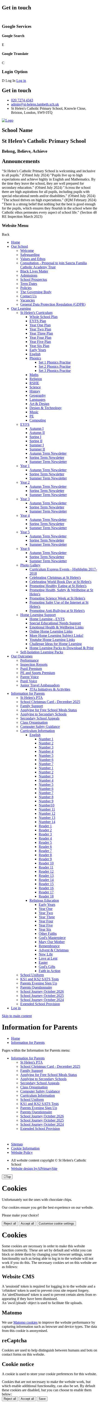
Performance (29, 660)
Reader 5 (45, 842)
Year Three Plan (41, 333)
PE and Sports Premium (37, 673)
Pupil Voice (28, 681)
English (35, 354)
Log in (21, 81)
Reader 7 (45, 851)
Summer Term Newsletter (48, 462)
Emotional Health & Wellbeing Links (56, 627)
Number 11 (47, 809)
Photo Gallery (30, 565)
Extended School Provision (40, 1004)
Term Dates (28, 284)
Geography (37, 395)
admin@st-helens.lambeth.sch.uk (35, 104)
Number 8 (46, 797)
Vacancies (27, 300)
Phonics (35, 358)
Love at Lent (48, 958)
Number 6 (46, 760)
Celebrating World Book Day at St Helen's (60, 582)
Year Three (47, 917)
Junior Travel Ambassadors (40, 685)
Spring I (35, 437)
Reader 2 (45, 830)
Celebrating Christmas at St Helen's (55, 578)
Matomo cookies (25, 1322)
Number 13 (47, 818)
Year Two (46, 913)
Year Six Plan (39, 346)
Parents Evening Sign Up (38, 983)
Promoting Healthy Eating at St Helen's (58, 586)
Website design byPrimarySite (34, 1169)
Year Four (46, 921)
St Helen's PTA (31, 698)
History (34, 391)
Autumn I (36, 428)
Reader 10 (46, 863)
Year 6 (25, 549)
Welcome (27, 250)
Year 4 (25, 515)
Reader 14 (46, 880)
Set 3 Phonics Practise (55, 371)
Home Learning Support (38, 615)
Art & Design (39, 404)
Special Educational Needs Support (55, 623)
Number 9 (46, 801)
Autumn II (37, 433)
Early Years (37, 350)
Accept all (27, 1223)
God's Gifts (47, 967)
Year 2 (25, 482)
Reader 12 (46, 871)
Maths (33, 375)
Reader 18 (46, 896)
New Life (46, 954)
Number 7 (46, 764)
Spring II (35, 441)
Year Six (45, 929)
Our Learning (21, 308)
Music (33, 412)
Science (35, 387)
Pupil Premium (31, 669)
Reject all (10, 1223)
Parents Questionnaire (36, 987)
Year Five (46, 925)
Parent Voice (29, 677)
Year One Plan (40, 325)
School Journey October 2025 (42, 996)
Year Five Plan (40, 342)
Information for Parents (28, 693)
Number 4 (46, 751)
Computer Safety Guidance (40, 727)
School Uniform (32, 975)
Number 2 (46, 743)
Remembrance (49, 946)
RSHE (34, 383)
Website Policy (22, 1152)
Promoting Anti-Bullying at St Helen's (57, 611)
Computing (37, 420)
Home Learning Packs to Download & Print (61, 648)
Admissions (28, 275)
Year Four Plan (40, 337)
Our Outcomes (21, 656)
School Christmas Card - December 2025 (50, 702)
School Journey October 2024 (42, 1000)
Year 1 (25, 466)
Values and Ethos (32, 259)
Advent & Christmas (54, 950)
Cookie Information (25, 1148)
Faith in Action (49, 971)
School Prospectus (33, 279)
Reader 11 (46, 867)
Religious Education (44, 900)
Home (15, 242)
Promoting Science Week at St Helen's (57, 598)
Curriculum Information (37, 731)
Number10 (46, 805)
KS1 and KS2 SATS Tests (39, 979)
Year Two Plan (40, 329)
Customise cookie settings (56, 1223)
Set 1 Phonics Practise (55, 362)
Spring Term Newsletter (46, 457)
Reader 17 (46, 892)
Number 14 (47, 822)
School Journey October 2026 (42, 991)
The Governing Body (36, 292)
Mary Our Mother (52, 942)
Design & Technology (45, 408)
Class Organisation (34, 722)
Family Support (31, 706)
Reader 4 (45, 838)
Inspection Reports (33, 664)
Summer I (36, 445)
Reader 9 (45, 859)
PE (31, 416)
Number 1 (46, 739)
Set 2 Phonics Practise (55, 366)
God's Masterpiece (52, 938)
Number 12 (47, 813)
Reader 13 (46, 876)
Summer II (37, 449)
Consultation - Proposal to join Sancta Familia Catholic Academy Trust (53, 265)
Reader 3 (45, 834)
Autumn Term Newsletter (48, 453)
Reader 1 (45, 826)
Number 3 (46, 747)
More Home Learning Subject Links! (56, 635)
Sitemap (17, 1144)
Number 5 (46, 755)
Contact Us (28, 296)
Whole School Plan (43, 317)
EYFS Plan (37, 321)
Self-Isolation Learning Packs (41, 652)
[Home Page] (7, 120)
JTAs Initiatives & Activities (49, 689)
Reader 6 (45, 847)
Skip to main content (17, 1016)
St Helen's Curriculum (36, 313)
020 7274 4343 (22, 100)
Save (42, 1398)
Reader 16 (46, 888)
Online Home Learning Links (51, 631)
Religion (35, 379)
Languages (37, 400)
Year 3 (25, 499)
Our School (19, 246)
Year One (45, 909)
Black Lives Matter (34, 271)
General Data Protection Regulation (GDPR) (52, 304)
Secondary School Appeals (39, 718)
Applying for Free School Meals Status (48, 710)
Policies (26, 288)
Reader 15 (46, 884)
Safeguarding (30, 255)
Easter (43, 962)
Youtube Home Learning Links (52, 640)
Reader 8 (45, 855)
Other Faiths (48, 933)
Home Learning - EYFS (47, 619)
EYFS (24, 424)
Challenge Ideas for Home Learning (55, 644)
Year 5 (25, 532)
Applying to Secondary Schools (43, 714)
